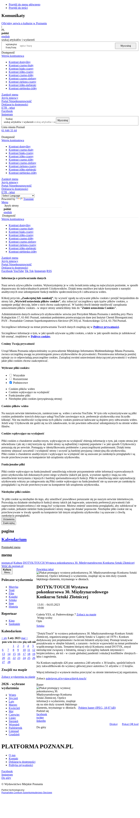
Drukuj (114, 724)
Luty (11, 701)
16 (18, 653)
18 (28, 653)
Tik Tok (29, 271)
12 (33, 649)
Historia (13, 606)
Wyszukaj (125, 45)
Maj (11, 711)
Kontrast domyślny (20, 62)
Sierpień (13, 721)
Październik (15, 727)
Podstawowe (20, 382)
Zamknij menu (9, 94)
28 (8, 662)
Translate (28, 199)
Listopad (14, 731)
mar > (24, 638)
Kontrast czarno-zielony (22, 78)
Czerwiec (14, 714)
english (5, 36)
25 (28, 658)
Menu (4, 202)
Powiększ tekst (45, 569)
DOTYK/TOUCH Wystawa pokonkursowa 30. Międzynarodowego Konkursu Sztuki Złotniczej (79, 562)
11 (28, 649)
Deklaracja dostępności (22, 761)
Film (11, 593)
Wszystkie (19, 375)
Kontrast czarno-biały (21, 65)
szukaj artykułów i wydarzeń (18, 121)
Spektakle (14, 624)
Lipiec (12, 717)
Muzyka (13, 586)
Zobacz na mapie (86, 614)
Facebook (7, 111)
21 (8, 658)
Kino (12, 620)
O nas (12, 755)
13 (3, 653)
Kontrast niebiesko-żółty (23, 88)
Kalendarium (14, 539)
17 (24, 653)
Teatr (12, 590)
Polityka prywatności (21, 765)
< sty (4, 638)
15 (14, 653)
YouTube (18, 271)
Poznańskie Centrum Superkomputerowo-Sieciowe (26, 792)
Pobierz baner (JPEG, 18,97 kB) (97, 707)
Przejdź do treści (18, 7)
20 (3, 658)
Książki (13, 596)
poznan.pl (7, 562)
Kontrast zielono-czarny (22, 81)
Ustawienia (8, 519)
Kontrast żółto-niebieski (22, 85)
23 (18, 658)
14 (8, 653)
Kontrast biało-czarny (21, 68)
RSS (49, 271)
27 (3, 662)
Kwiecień (14, 708)
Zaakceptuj (9, 523)
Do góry (41, 727)
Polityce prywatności (106, 326)
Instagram (7, 114)
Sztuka (13, 600)
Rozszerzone (20, 379)
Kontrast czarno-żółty (21, 75)
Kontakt (13, 758)
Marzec (13, 704)
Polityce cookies (40, 336)
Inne (11, 603)
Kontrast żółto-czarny (21, 71)
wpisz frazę (14, 46)
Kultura (17, 562)
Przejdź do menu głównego (24, 4)
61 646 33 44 (9, 130)
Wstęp (12, 694)
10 (24, 649)
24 (24, 658)
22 (14, 658)
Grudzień (14, 734)
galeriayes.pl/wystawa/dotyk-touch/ (66, 678)
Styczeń (13, 698)
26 (33, 658)
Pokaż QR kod (130, 724)
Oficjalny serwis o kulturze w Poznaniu (24, 23)
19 (33, 653)
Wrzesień (14, 724)
